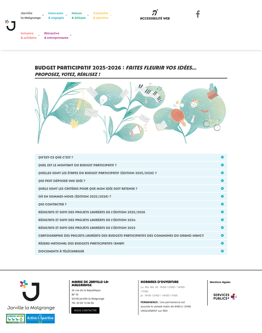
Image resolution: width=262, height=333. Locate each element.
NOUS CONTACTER (85, 310)
